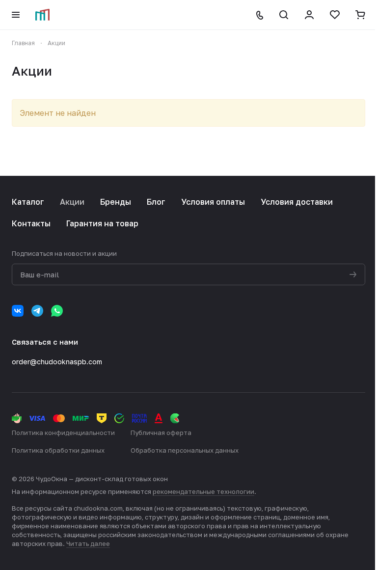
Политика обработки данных (58, 450)
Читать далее (88, 543)
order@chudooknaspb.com (57, 361)
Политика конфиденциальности (63, 432)
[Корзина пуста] (360, 15)
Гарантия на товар (102, 223)
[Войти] (309, 15)
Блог (156, 202)
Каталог (28, 202)
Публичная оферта (161, 432)
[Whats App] (57, 311)
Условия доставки (297, 202)
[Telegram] (37, 311)
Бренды (115, 202)
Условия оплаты (213, 202)
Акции (72, 202)
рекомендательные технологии (203, 491)
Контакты (31, 223)
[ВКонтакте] (18, 311)
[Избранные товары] (335, 15)
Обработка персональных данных (185, 450)
